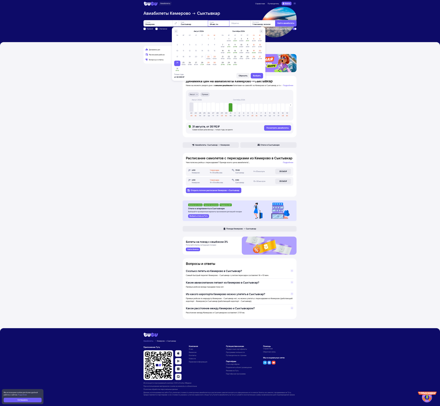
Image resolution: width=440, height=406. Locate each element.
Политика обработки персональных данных (160, 389)
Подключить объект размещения (239, 367)
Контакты (192, 355)
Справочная (260, 4)
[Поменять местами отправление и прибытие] (176, 23)
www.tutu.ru (182, 386)
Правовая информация (198, 362)
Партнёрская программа (236, 374)
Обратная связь (269, 352)
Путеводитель (273, 4)
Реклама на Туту (232, 370)
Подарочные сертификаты (236, 349)
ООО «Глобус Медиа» (182, 383)
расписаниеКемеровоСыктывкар (222, 190)
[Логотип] (150, 3)
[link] (193, 249)
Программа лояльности (235, 352)
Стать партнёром (232, 364)
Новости (192, 358)
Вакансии (193, 352)
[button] (178, 353)
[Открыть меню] (295, 3)
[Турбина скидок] (427, 397)
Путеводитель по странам (236, 355)
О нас (191, 349)
